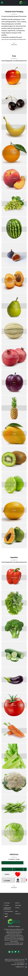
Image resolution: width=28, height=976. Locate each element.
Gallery (6, 913)
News (16, 911)
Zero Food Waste (9, 911)
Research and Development (7, 908)
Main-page (7, 902)
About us (17, 902)
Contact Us (18, 913)
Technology (18, 905)
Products (7, 905)
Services (17, 907)
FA (7, 916)
